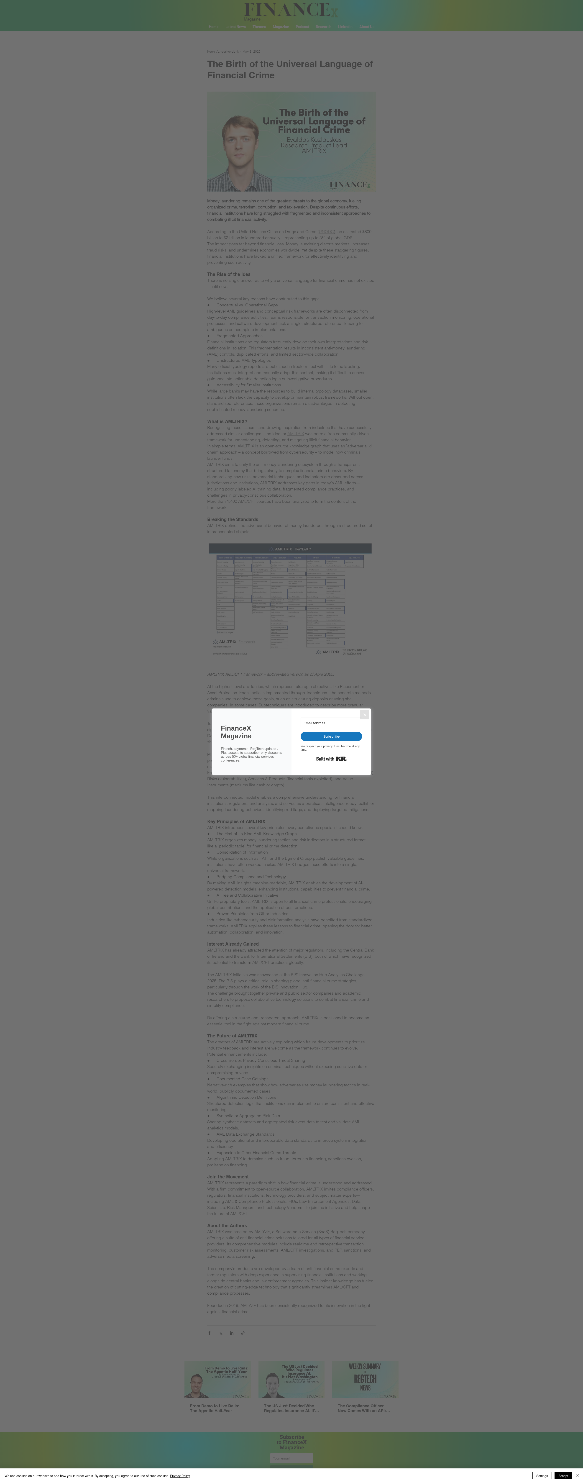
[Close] (364, 714)
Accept (563, 1475)
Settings (542, 1475)
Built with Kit (331, 759)
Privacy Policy (180, 1475)
